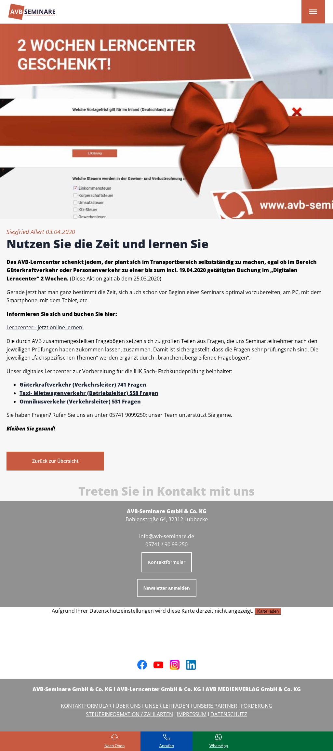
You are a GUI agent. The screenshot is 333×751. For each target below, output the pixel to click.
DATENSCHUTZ (228, 714)
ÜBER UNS (128, 705)
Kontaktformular (166, 562)
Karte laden (268, 611)
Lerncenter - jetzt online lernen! (45, 327)
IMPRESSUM (191, 714)
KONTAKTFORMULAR (86, 705)
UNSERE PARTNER (215, 705)
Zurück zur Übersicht (55, 461)
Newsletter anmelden (166, 588)
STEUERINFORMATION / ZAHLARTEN (129, 714)
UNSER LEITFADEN (167, 705)
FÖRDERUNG (257, 705)
